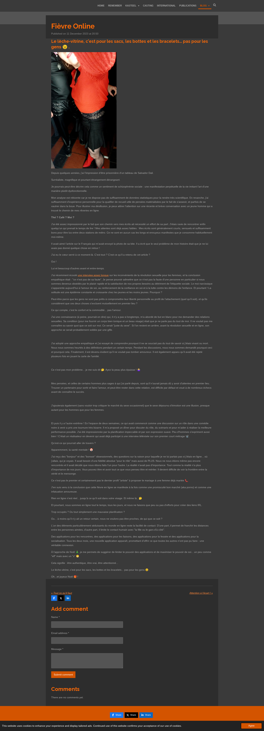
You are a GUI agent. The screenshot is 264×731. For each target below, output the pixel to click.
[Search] (214, 5)
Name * (55, 617)
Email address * (60, 633)
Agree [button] (251, 726)
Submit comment (63, 674)
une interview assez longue (93, 275)
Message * (57, 649)
